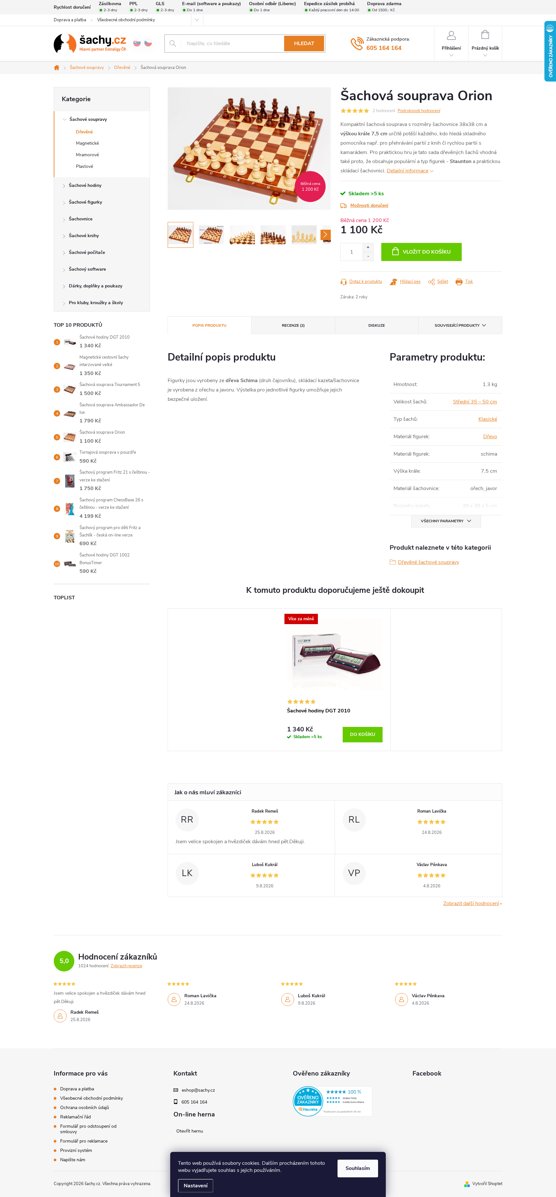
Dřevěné (84, 132)
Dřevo (490, 436)
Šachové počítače (87, 252)
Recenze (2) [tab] (293, 325)
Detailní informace (407, 170)
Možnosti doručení (369, 205)
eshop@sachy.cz (198, 1090)
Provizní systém (76, 1150)
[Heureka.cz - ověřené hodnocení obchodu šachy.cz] (332, 1101)
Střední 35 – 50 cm (475, 401)
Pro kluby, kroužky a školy (96, 303)
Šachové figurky (85, 202)
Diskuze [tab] (376, 325)
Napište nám (72, 1160)
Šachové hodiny (85, 185)
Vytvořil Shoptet (487, 1184)
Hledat (304, 43)
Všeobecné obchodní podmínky (126, 20)
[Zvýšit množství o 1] (368, 247)
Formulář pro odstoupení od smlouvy (88, 1129)
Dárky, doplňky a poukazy (95, 286)
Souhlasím (358, 1168)
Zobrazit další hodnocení (471, 903)
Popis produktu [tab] (209, 325)
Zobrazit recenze (126, 966)
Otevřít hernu (189, 1131)
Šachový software (87, 269)
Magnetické (87, 143)
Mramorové (87, 155)
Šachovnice (80, 219)
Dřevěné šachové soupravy (428, 562)
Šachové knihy (84, 236)
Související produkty (457, 325)
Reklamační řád (75, 1117)
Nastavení (196, 1185)
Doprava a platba (70, 20)
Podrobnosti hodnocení (419, 110)
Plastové (84, 166)
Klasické (487, 419)
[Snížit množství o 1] (368, 256)
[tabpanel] (335, 680)
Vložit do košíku (427, 252)
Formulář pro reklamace (83, 1141)
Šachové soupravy (88, 119)
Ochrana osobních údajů (84, 1108)
